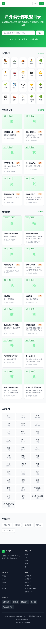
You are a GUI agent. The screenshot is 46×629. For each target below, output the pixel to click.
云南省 (4, 582)
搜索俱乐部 (29, 592)
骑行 (26, 563)
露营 (26, 560)
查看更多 (41, 110)
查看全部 (41, 212)
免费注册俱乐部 (30, 588)
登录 (35, 3)
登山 (26, 557)
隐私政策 (28, 582)
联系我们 (28, 579)
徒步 (26, 554)
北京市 (4, 579)
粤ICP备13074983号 (23, 622)
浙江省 (4, 588)
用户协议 (28, 585)
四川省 (4, 585)
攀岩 (26, 567)
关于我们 (28, 576)
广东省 (4, 576)
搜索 (40, 33)
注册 (41, 3)
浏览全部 (41, 53)
